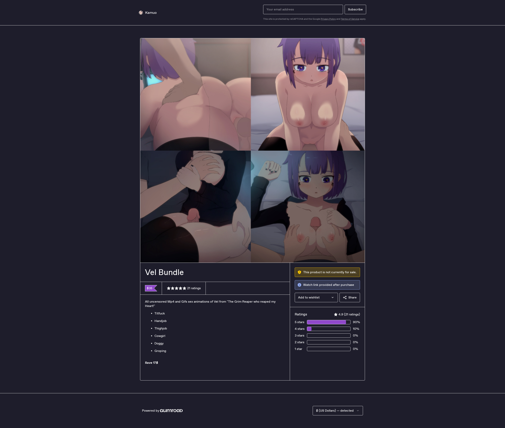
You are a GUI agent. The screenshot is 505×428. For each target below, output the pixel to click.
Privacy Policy (328, 19)
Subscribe (355, 9)
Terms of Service (350, 19)
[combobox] (316, 297)
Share (352, 297)
